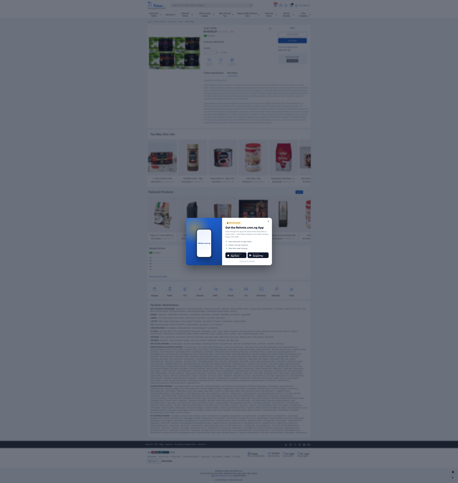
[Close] (268, 221)
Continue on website (247, 261)
